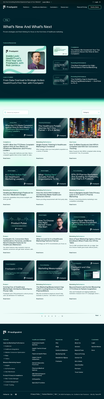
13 (62, 316)
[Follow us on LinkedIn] (11, 394)
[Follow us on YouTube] (16, 394)
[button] (26, 7)
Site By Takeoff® (95, 394)
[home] (10, 7)
